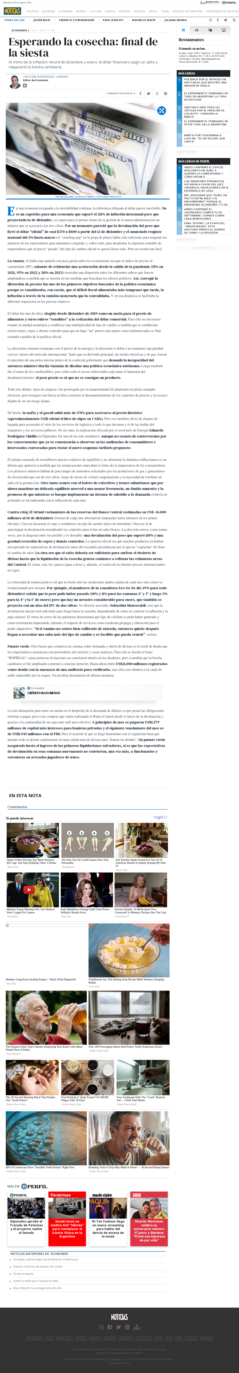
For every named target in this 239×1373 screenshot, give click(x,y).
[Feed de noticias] (234, 20)
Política (32, 11)
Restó (153, 11)
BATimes (207, 1338)
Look (159, 1338)
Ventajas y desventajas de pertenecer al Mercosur (45, 1259)
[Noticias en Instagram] (210, 20)
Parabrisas (125, 1338)
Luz (169, 1338)
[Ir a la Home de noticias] (119, 1317)
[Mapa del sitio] (136, 1327)
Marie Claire (64, 1338)
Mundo (81, 11)
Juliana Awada (175, 20)
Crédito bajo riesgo (43, 693)
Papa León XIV (113, 20)
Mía (179, 1338)
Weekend (110, 1338)
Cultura (95, 11)
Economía (65, 11)
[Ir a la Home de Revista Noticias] (12, 11)
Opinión (124, 11)
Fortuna (81, 1338)
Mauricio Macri (144, 20)
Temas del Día (14, 20)
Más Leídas (186, 73)
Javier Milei (42, 20)
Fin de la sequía (23, 1274)
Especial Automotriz (188, 11)
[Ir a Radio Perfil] (210, 2)
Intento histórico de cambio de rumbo (38, 1266)
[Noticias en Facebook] (217, 20)
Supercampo (143, 1338)
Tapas (165, 11)
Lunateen (191, 1338)
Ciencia (110, 11)
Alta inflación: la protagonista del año (37, 1288)
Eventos (139, 11)
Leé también (37, 688)
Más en (13, 1186)
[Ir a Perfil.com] (229, 2)
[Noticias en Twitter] (225, 20)
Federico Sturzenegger (77, 20)
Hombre (94, 1338)
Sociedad (48, 11)
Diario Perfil (34, 1338)
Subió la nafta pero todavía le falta (35, 1281)
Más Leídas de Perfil (194, 161)
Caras (49, 1338)
